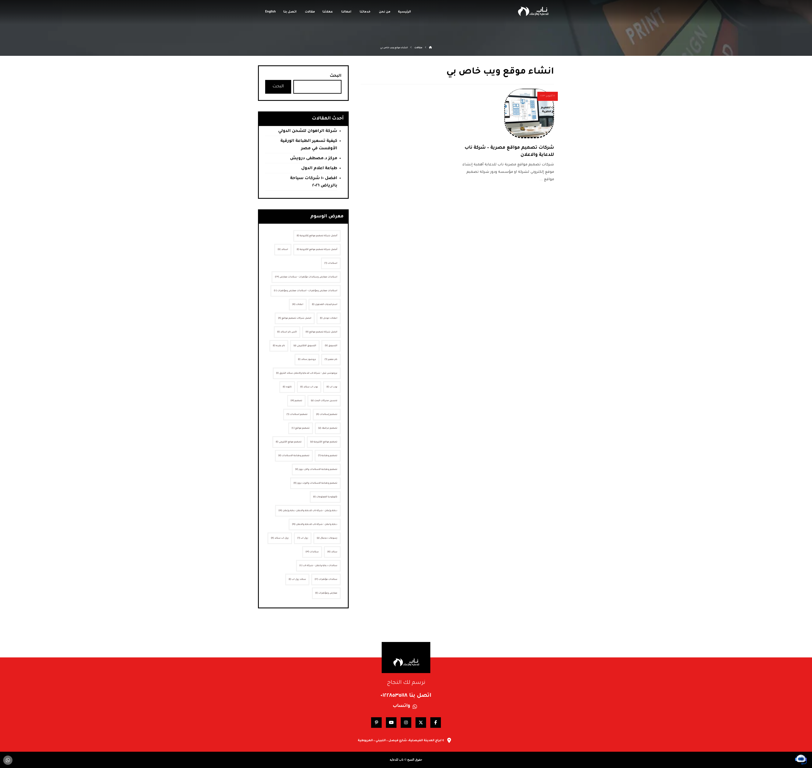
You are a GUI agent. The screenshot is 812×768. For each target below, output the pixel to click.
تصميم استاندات (297, 414)
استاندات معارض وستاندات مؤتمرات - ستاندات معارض (306, 277)
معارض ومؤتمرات (326, 593)
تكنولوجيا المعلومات (325, 497)
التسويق (331, 345)
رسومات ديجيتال (327, 538)
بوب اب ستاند (309, 387)
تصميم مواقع (301, 428)
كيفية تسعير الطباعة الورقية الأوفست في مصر (308, 145)
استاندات (330, 263)
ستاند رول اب (297, 579)
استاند (283, 249)
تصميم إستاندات (326, 414)
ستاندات (312, 552)
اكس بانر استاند (287, 332)
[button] (435, 722)
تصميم (296, 400)
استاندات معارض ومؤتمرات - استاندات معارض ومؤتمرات (305, 290)
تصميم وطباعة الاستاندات (293, 455)
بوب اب (331, 387)
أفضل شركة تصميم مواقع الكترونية (317, 249)
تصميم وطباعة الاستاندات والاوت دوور (315, 483)
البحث (336, 76)
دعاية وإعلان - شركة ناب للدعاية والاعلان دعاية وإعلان (307, 510)
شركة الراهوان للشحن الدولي (307, 131)
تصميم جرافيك (327, 428)
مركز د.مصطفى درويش (313, 158)
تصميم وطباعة (327, 455)
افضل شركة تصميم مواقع (321, 332)
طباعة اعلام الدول (319, 168)
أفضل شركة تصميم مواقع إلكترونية (317, 236)
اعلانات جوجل (328, 318)
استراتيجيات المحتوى (324, 304)
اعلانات (297, 304)
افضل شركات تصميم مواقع (294, 318)
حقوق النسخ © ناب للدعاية (406, 759)
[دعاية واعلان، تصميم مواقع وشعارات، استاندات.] (533, 11)
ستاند (332, 552)
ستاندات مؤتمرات (326, 579)
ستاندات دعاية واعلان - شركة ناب (318, 565)
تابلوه (287, 387)
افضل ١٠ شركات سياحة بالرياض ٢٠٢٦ (313, 182)
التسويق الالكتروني (305, 345)
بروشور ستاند (307, 359)
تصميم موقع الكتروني (289, 442)
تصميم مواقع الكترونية (323, 442)
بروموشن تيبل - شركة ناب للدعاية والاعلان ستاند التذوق (306, 373)
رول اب (302, 538)
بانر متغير (331, 359)
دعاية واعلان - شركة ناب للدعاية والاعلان (314, 524)
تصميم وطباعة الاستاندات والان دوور (316, 469)
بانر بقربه (279, 345)
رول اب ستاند (280, 538)
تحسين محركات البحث (324, 400)
